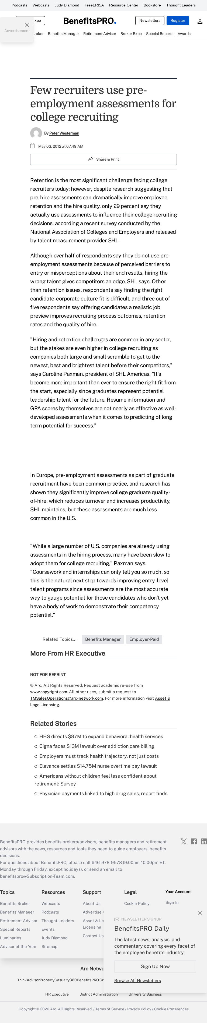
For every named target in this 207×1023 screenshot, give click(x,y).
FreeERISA (94, 5)
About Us (92, 903)
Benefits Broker (15, 903)
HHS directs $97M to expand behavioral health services (101, 736)
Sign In (172, 902)
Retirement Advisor (18, 920)
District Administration (99, 994)
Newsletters (149, 20)
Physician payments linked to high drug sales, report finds (103, 793)
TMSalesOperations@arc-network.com (66, 698)
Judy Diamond (67, 5)
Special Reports (15, 929)
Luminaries (10, 938)
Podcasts (19, 5)
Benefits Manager (17, 912)
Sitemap (49, 946)
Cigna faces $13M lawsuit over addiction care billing (96, 746)
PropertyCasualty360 (58, 980)
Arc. (53, 1009)
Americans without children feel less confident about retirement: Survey (95, 780)
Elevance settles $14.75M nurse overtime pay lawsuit (98, 766)
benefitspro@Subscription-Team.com (37, 876)
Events (48, 929)
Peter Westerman (64, 133)
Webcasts (41, 5)
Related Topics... (60, 639)
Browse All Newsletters (137, 980)
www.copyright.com (48, 691)
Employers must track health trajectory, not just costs (99, 756)
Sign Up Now (155, 966)
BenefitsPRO (88, 980)
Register (178, 20)
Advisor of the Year (18, 946)
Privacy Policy (139, 1009)
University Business (145, 994)
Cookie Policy (137, 903)
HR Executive (57, 994)
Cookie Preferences (171, 1009)
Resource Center (123, 5)
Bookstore (152, 5)
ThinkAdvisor (28, 980)
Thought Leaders (181, 5)
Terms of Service (109, 1009)
